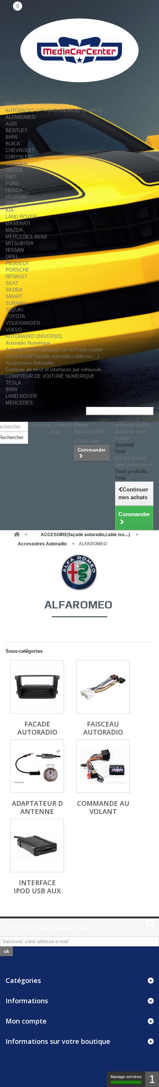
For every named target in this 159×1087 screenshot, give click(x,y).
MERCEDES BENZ (26, 236)
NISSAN (15, 250)
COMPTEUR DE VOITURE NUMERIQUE (50, 376)
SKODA (14, 290)
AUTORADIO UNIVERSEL (34, 336)
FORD (12, 183)
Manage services (126, 1076)
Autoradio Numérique (28, 343)
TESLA (13, 383)
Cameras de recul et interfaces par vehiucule (53, 369)
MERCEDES (19, 403)
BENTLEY (17, 130)
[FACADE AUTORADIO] (37, 687)
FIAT (11, 177)
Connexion (39, 425)
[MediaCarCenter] (79, 50)
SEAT (12, 283)
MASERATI (18, 223)
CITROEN (16, 163)
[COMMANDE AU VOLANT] (103, 766)
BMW (11, 137)
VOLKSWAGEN (23, 323)
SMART (14, 296)
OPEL (12, 256)
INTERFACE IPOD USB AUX (37, 886)
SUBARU (16, 303)
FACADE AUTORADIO (37, 728)
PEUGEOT (17, 263)
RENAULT (16, 276)
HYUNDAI (16, 197)
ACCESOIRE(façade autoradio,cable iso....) (52, 356)
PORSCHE (17, 270)
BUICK (13, 143)
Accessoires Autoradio (30, 363)
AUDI (11, 124)
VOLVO (14, 329)
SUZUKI (14, 310)
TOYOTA (15, 316)
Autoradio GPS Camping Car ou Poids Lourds (54, 349)
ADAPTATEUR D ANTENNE (37, 807)
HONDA (14, 190)
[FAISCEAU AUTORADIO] (103, 687)
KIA (10, 210)
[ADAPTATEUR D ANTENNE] (37, 766)
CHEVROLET (20, 150)
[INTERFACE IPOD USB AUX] (37, 845)
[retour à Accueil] (17, 534)
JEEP (12, 203)
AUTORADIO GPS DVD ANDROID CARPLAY (55, 110)
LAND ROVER (21, 217)
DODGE (14, 170)
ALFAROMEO (20, 117)
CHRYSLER (18, 157)
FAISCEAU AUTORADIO (103, 728)
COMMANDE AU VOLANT (103, 807)
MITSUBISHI (20, 243)
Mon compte (26, 1021)
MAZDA (14, 230)
